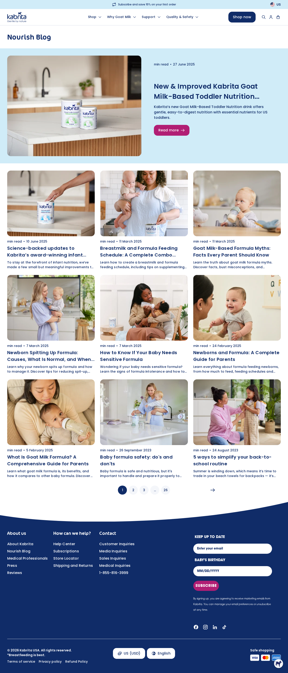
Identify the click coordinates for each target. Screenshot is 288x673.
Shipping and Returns (73, 565)
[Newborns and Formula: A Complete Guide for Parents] (237, 324)
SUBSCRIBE (206, 586)
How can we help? (72, 533)
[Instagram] (205, 627)
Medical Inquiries (114, 565)
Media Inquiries (113, 551)
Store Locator (66, 558)
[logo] (32, 17)
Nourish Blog (18, 551)
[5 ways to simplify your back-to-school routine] (237, 428)
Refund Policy (76, 661)
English (164, 653)
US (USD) (132, 653)
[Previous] (75, 490)
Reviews (14, 572)
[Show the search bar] (263, 17)
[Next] (212, 490)
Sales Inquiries (112, 558)
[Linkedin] (214, 627)
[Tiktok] (224, 627)
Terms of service (21, 661)
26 (166, 490)
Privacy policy (50, 661)
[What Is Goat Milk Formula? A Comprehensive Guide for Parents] (51, 428)
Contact (107, 533)
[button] (278, 663)
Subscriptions (66, 551)
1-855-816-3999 (113, 572)
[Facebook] (195, 627)
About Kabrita (20, 544)
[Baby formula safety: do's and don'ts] (144, 428)
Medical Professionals (27, 558)
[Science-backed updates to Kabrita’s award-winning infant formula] (51, 220)
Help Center (64, 544)
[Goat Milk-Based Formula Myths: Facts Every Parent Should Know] (237, 220)
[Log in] (271, 17)
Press (12, 565)
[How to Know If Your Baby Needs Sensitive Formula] (144, 324)
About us (16, 533)
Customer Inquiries (117, 544)
